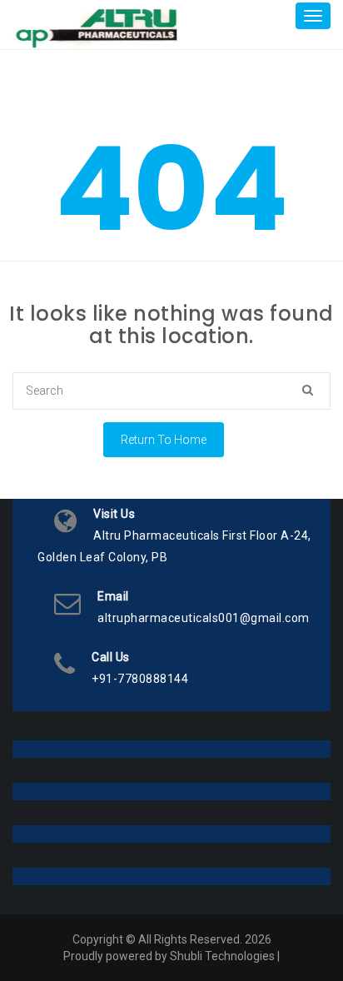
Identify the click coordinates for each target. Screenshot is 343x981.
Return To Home (163, 439)
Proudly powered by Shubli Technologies (169, 956)
